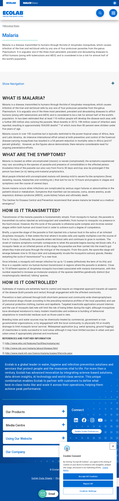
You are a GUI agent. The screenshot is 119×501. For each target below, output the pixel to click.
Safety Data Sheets (41, 478)
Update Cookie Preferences (86, 431)
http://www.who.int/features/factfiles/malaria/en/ (32, 343)
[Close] (113, 446)
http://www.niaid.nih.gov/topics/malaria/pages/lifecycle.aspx (38, 353)
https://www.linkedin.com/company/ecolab (76, 420)
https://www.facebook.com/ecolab (84, 420)
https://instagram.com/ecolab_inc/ (92, 420)
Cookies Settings (88, 491)
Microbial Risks (11, 26)
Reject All (88, 484)
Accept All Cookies (88, 476)
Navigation (13, 84)
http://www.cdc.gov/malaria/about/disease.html (31, 348)
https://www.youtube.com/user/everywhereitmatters (100, 420)
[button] (100, 13)
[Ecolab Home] (12, 14)
